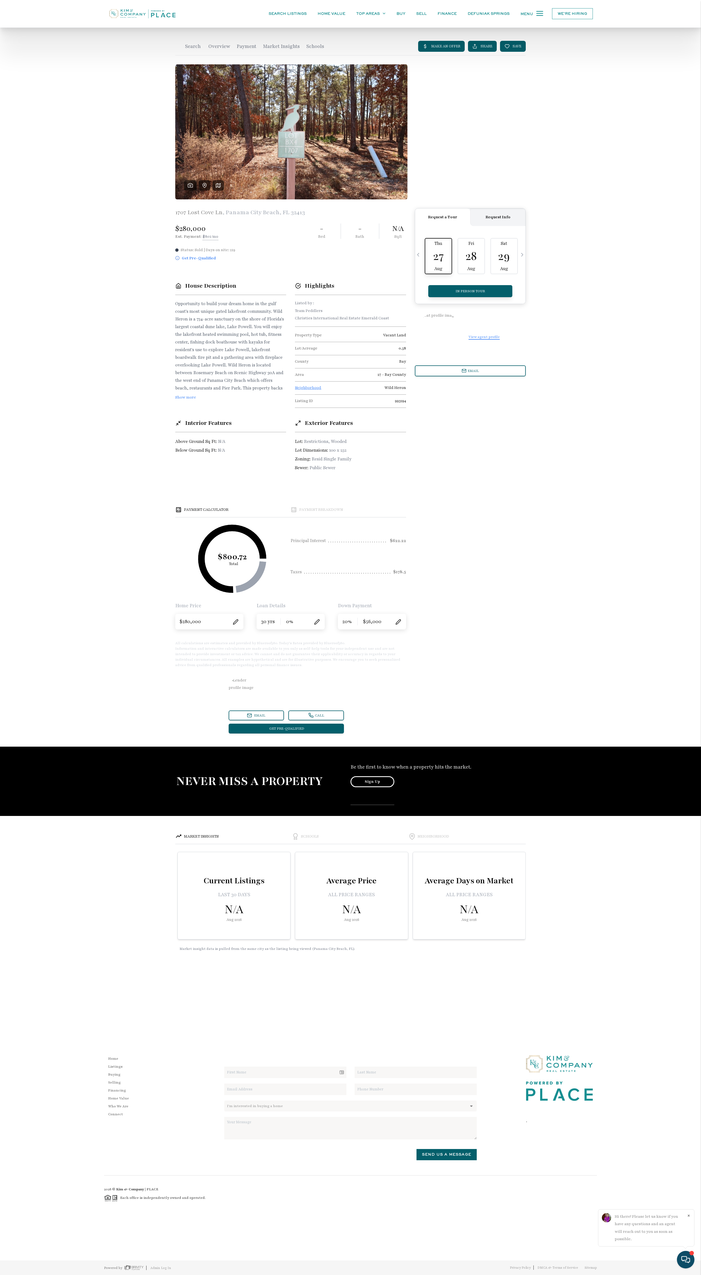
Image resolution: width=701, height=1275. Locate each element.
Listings (115, 1066)
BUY (401, 14)
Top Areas (368, 14)
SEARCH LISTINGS (288, 14)
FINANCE (447, 14)
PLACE (152, 1189)
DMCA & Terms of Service (558, 1267)
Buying (114, 1074)
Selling (114, 1082)
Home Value (331, 14)
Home (113, 1058)
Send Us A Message (446, 1154)
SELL (421, 14)
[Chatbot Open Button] (685, 1259)
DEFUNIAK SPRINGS (489, 14)
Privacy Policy (520, 1267)
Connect (115, 1114)
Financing (117, 1090)
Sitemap (591, 1267)
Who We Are (118, 1106)
